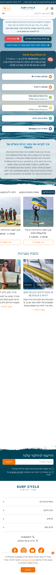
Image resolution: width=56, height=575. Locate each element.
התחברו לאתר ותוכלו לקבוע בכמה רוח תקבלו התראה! (28, 45)
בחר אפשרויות (38, 242)
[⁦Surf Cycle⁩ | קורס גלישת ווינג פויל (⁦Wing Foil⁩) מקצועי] (38, 212)
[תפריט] (52, 8)
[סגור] (52, 553)
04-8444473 (26, 537)
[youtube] (32, 551)
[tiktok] (41, 551)
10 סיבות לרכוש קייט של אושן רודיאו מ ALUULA (38, 294)
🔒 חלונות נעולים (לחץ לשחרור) (37, 39)
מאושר (28, 570)
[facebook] (15, 551)
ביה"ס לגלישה (48, 192)
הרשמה (9, 462)
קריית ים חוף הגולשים (26, 541)
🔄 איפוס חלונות (13, 39)
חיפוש (4, 13)
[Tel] (47, 8)
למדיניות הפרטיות (16, 472)
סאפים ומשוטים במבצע (29, 192)
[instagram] (24, 551)
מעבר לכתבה (39, 309)
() (8, 8)
